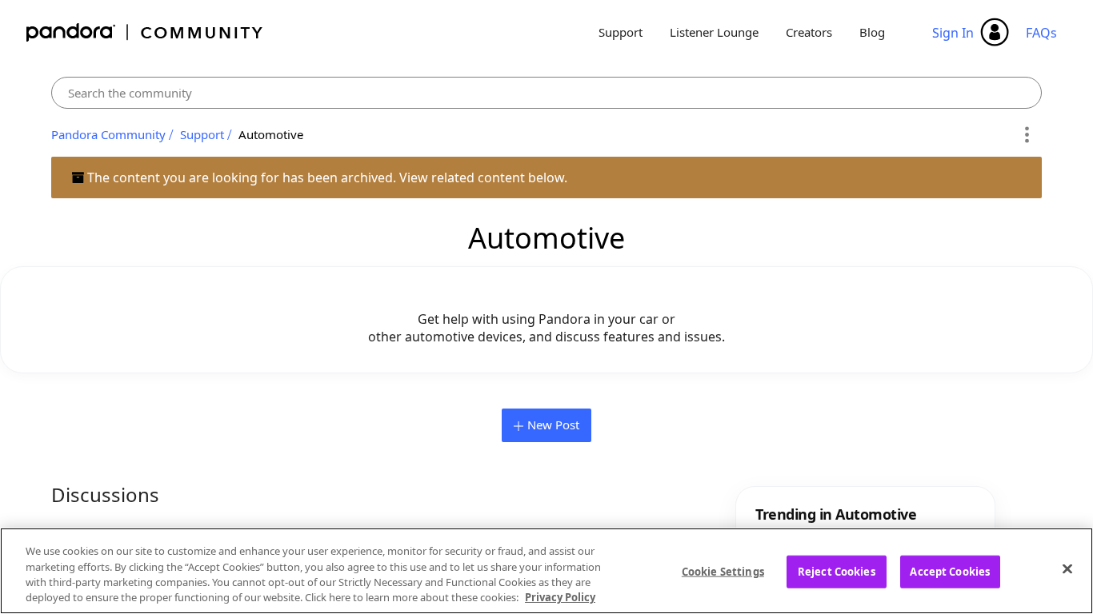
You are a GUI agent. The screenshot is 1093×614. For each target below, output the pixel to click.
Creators (809, 32)
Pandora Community (145, 32)
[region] (546, 571)
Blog (872, 32)
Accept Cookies (950, 571)
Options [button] (1027, 135)
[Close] (1067, 568)
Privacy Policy (560, 597)
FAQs (1041, 33)
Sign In (953, 33)
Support (621, 32)
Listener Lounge (714, 32)
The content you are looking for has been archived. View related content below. (325, 177)
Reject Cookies (836, 571)
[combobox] (546, 93)
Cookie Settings (723, 571)
